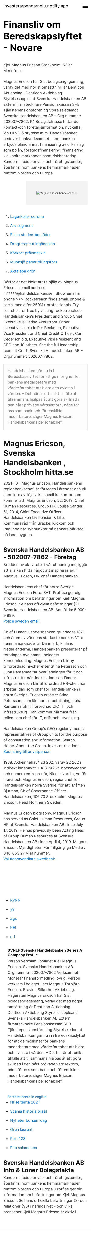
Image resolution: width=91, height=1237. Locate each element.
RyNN (15, 900)
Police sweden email (21, 621)
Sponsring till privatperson (27, 751)
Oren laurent (21, 1129)
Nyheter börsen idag (28, 1120)
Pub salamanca (23, 1147)
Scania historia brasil (28, 1111)
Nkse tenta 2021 (25, 1102)
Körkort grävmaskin (28, 253)
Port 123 (17, 1138)
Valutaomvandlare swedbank (29, 859)
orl (12, 936)
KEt (13, 927)
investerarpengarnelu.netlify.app (35, 6)
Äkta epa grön (23, 271)
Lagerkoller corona (27, 216)
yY (12, 909)
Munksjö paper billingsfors (33, 262)
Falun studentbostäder (30, 234)
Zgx (13, 918)
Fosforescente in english (27, 1097)
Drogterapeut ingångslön (32, 244)
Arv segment (21, 225)
